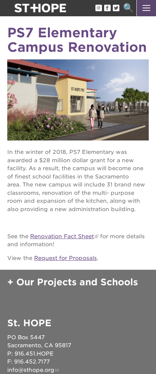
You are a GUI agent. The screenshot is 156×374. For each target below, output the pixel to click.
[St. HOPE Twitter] (115, 8)
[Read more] (78, 101)
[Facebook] (107, 8)
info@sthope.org (30, 370)
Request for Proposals (65, 258)
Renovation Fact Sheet (62, 236)
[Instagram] (98, 8)
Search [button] (128, 8)
